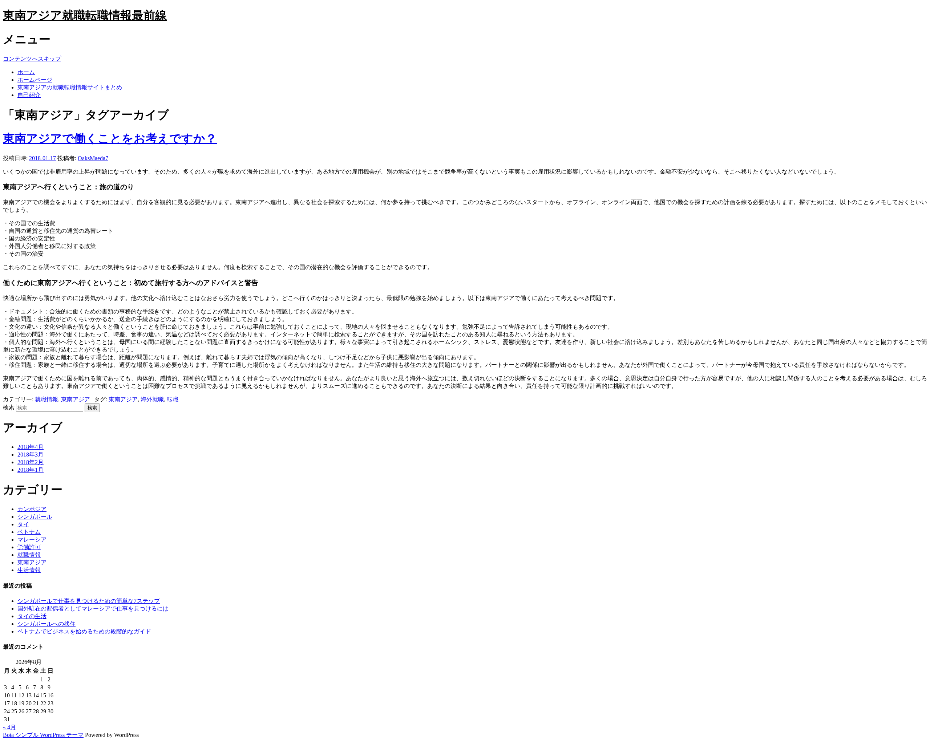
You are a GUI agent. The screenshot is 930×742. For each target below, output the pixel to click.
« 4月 (9, 727)
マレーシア (31, 539)
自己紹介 (29, 95)
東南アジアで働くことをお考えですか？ (110, 138)
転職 (172, 399)
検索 (9, 407)
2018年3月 (30, 454)
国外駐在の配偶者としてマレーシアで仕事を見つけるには (93, 608)
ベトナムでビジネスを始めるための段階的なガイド (84, 631)
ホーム (26, 72)
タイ (23, 524)
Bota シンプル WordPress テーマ (43, 735)
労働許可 (29, 547)
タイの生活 (31, 616)
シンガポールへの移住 (46, 624)
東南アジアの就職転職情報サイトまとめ (69, 87)
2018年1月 (30, 470)
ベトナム (29, 532)
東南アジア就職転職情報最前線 (85, 15)
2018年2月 (30, 462)
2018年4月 (30, 447)
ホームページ (34, 80)
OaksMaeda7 (93, 158)
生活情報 (29, 570)
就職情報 (46, 399)
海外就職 (152, 399)
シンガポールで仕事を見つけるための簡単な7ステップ (88, 601)
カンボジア (31, 509)
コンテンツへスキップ (32, 59)
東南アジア (75, 399)
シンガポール (34, 517)
